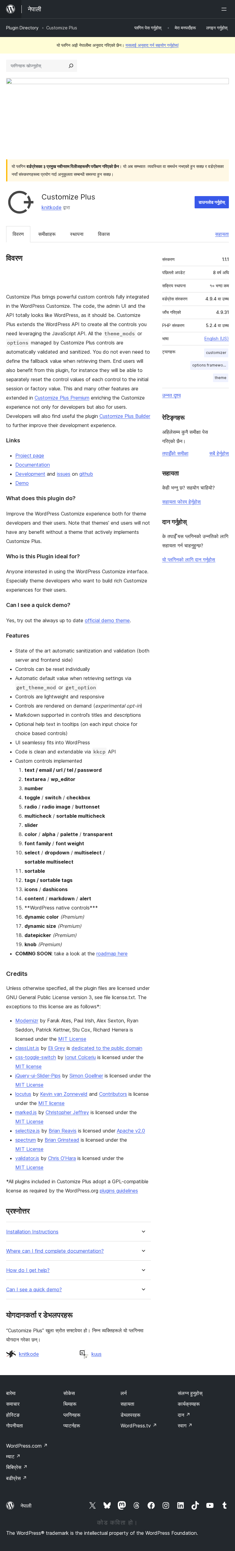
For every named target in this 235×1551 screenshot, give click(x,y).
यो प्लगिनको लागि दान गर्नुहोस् (188, 559)
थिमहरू (69, 1404)
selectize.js (27, 1131)
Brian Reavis (62, 1131)
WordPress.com (27, 1446)
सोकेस (69, 1393)
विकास (104, 234)
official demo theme (107, 620)
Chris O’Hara (62, 1158)
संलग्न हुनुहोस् (190, 1393)
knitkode (52, 207)
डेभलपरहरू (130, 1415)
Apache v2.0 (131, 1131)
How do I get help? (28, 1270)
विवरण (18, 234)
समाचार (13, 1404)
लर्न (124, 1393)
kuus (96, 1354)
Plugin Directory (22, 27)
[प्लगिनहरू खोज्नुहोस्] (71, 66)
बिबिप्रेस (17, 1467)
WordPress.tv (139, 1426)
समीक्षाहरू (47, 234)
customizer (216, 352)
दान (184, 1415)
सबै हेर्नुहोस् (219, 453)
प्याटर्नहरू (71, 1426)
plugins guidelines (119, 1191)
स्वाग (185, 1426)
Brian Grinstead (62, 1140)
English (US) (216, 338)
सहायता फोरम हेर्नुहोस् (181, 502)
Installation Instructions (32, 1232)
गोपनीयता (14, 1426)
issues (63, 474)
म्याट (13, 1456)
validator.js (27, 1158)
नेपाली (26, 1506)
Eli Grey (56, 1048)
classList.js (27, 1048)
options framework (209, 365)
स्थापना (77, 234)
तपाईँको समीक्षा (175, 453)
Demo (22, 483)
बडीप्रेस (16, 1478)
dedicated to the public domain (107, 1048)
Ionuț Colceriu (80, 1057)
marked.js (26, 1112)
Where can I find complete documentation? (55, 1251)
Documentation (32, 465)
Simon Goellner (86, 1076)
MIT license (28, 1066)
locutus (23, 1094)
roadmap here (112, 953)
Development (30, 474)
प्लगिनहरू (71, 1415)
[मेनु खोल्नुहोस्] (225, 9)
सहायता (222, 234)
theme (220, 377)
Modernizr (26, 1020)
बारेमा (11, 1393)
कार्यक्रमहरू (189, 1404)
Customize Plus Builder (124, 416)
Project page (29, 455)
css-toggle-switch (35, 1057)
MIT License (72, 1039)
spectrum (25, 1140)
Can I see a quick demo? (34, 1289)
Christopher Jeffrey (67, 1112)
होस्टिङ (13, 1415)
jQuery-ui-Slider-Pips (38, 1076)
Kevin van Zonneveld (64, 1094)
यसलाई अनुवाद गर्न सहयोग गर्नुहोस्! (152, 45)
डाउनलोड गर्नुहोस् (212, 202)
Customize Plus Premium (62, 398)
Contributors (113, 1094)
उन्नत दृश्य (171, 395)
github (86, 474)
